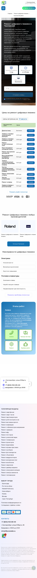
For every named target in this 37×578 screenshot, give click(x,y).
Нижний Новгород (7, 488)
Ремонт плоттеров (7, 435)
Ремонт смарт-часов (7, 415)
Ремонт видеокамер (7, 445)
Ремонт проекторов (7, 442)
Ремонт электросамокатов (9, 472)
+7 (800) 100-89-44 (29, 8)
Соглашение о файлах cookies (10, 505)
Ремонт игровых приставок (9, 447)
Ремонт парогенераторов (9, 417)
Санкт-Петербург (7, 499)
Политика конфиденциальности (11, 502)
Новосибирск (6, 491)
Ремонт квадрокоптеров (9, 457)
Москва (4, 496)
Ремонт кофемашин (7, 425)
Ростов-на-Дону (7, 486)
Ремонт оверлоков (7, 465)
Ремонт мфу (5, 432)
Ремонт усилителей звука (9, 437)
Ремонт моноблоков (7, 462)
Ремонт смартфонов (7, 412)
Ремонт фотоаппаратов (8, 452)
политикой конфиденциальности (14, 99)
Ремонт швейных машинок (9, 467)
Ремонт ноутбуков (7, 450)
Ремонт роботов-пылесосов (10, 420)
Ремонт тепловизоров (8, 475)
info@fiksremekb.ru (8, 531)
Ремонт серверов (6, 430)
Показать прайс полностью (18, 192)
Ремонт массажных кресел (9, 422)
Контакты (5, 519)
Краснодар (5, 483)
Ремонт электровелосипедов (10, 470)
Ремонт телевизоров (7, 440)
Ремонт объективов (7, 455)
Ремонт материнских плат (9, 460)
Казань (4, 494)
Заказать (30, 130)
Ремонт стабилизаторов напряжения (12, 427)
